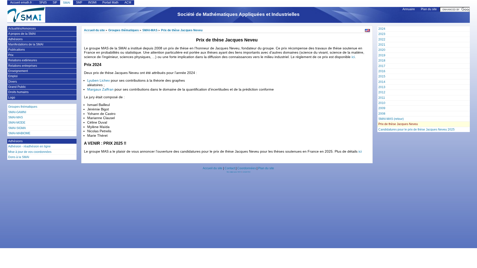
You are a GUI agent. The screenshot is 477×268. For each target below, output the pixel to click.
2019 (381, 55)
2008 (381, 113)
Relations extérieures (22, 60)
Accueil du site (94, 30)
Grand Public (17, 87)
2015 (381, 76)
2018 (381, 60)
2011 (381, 98)
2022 (381, 39)
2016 (381, 71)
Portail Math (110, 2)
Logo (11, 97)
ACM (127, 2)
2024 (381, 29)
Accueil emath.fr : (21, 2)
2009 (381, 108)
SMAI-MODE (16, 122)
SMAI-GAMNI (17, 112)
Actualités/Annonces (22, 28)
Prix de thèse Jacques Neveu (181, 30)
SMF (79, 2)
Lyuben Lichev (98, 80)
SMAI (66, 2)
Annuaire (408, 9)
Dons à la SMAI (18, 157)
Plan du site (429, 9)
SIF (55, 2)
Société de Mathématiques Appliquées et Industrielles (238, 14)
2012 (381, 92)
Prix (10, 55)
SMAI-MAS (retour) (391, 119)
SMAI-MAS (150, 30)
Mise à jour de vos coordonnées (29, 152)
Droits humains (18, 92)
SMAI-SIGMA (17, 128)
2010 (381, 103)
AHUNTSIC (246, 172)
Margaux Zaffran (100, 89)
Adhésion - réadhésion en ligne (29, 146)
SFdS (43, 2)
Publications (16, 49)
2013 (381, 87)
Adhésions (15, 39)
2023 (381, 34)
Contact (230, 168)
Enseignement (18, 71)
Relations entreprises (22, 65)
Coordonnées (246, 168)
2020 (381, 50)
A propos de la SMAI (22, 33)
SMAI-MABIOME (19, 133)
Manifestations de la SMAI (25, 44)
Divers (12, 81)
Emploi (13, 76)
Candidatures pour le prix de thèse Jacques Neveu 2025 (416, 129)
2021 (381, 44)
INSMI (92, 2)
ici (353, 57)
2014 (381, 82)
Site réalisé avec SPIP (234, 172)
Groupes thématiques (123, 30)
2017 (381, 66)
